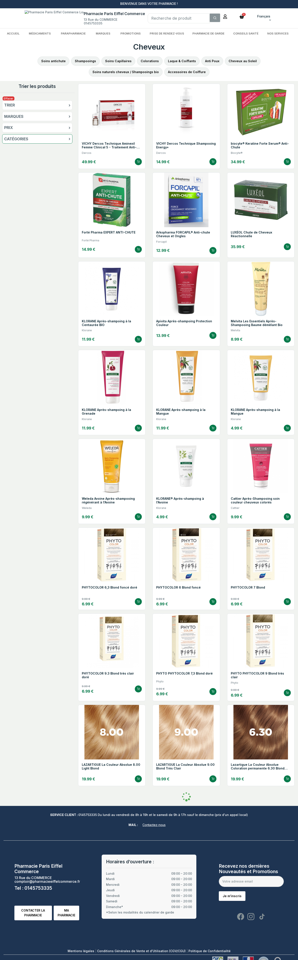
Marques (103, 33)
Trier (9, 105)
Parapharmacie (73, 33)
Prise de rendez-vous (167, 33)
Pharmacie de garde (208, 33)
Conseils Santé (246, 33)
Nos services (278, 33)
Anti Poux (212, 61)
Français (263, 16)
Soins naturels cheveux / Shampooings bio (125, 72)
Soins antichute (53, 61)
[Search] (214, 17)
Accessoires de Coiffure (187, 72)
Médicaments (40, 33)
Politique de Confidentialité (209, 951)
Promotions (130, 33)
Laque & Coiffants (182, 61)
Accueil (13, 33)
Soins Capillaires (118, 61)
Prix (8, 128)
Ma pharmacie (66, 912)
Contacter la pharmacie (33, 912)
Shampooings (85, 61)
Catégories (16, 139)
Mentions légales (81, 951)
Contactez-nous (154, 825)
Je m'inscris (232, 896)
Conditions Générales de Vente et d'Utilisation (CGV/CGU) (142, 951)
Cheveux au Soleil (243, 61)
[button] (242, 16)
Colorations (150, 61)
